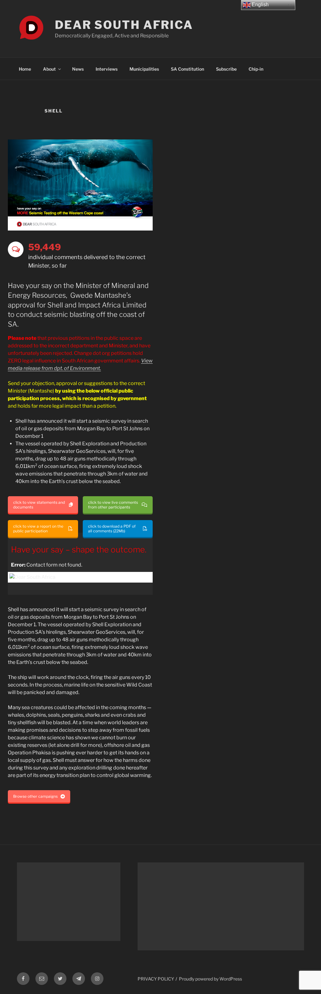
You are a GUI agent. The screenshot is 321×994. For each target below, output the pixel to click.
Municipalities (144, 69)
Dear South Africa (124, 25)
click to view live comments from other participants (113, 504)
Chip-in (256, 69)
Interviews (107, 69)
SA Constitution (187, 69)
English (259, 4)
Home (25, 69)
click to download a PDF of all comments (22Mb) (112, 528)
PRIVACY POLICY (156, 978)
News (78, 69)
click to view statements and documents (39, 504)
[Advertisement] (68, 901)
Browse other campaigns (35, 796)
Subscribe (226, 69)
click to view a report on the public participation (38, 528)
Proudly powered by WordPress (210, 978)
